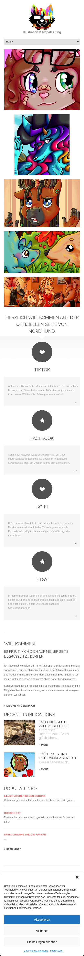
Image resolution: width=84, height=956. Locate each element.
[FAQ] (42, 252)
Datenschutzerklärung (36, 950)
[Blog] (42, 79)
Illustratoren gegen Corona (24, 796)
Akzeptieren (42, 919)
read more (13, 849)
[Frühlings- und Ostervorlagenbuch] (19, 764)
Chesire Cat (12, 813)
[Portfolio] (42, 292)
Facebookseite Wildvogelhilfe (53, 724)
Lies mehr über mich (20, 705)
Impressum (56, 950)
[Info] (42, 203)
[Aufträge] (42, 144)
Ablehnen (42, 930)
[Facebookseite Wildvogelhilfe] (19, 732)
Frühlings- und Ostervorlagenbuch (58, 756)
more (45, 745)
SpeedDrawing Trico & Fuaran (25, 834)
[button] (77, 877)
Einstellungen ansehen (42, 942)
